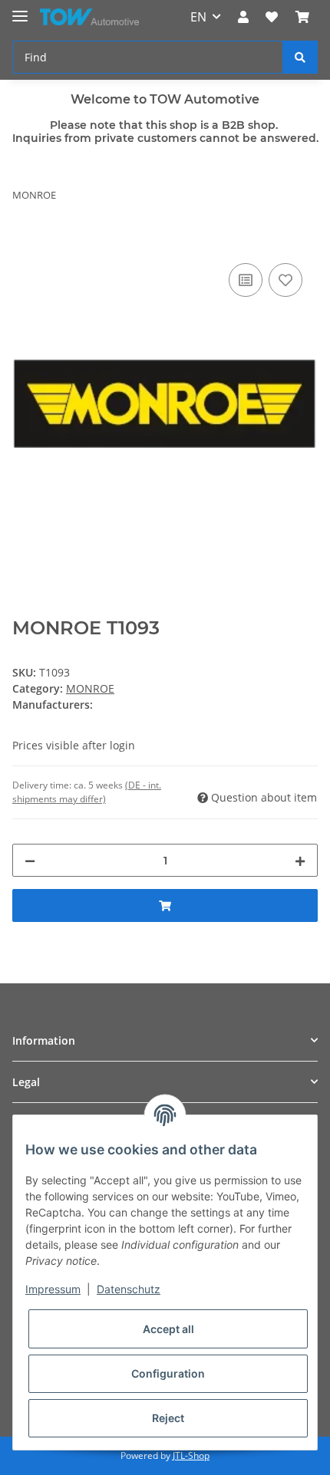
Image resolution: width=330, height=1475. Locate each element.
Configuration (168, 1373)
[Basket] (302, 17)
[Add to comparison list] (245, 280)
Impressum (53, 1289)
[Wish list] (271, 17)
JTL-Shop (191, 1455)
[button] (243, 17)
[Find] (300, 57)
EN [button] (198, 16)
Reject (168, 1417)
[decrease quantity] (30, 860)
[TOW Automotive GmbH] (89, 17)
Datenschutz (128, 1289)
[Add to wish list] (285, 280)
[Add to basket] (24, 242)
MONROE (90, 688)
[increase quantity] (300, 860)
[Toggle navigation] (20, 9)
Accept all (168, 1328)
